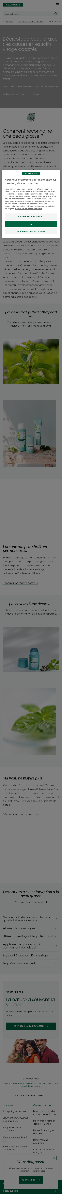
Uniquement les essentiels (31, 231)
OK (31, 224)
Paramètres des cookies (31, 216)
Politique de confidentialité (28, 209)
